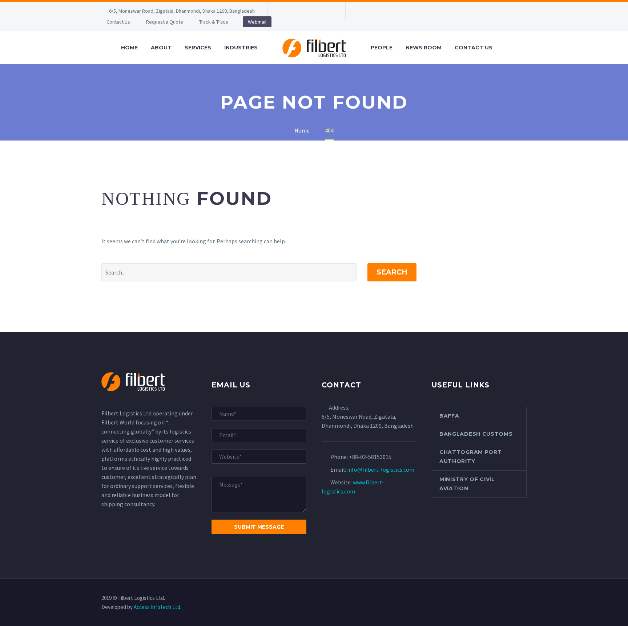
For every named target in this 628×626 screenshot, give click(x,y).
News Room (424, 47)
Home (129, 47)
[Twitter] (305, 11)
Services (198, 47)
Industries (241, 47)
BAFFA (449, 415)
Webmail (257, 22)
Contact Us (118, 22)
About (161, 47)
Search (392, 272)
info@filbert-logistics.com (380, 469)
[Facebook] (283, 11)
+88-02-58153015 (370, 456)
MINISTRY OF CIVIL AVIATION (467, 484)
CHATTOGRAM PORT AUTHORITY (470, 456)
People (381, 47)
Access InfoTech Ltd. (157, 606)
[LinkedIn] (294, 11)
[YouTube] (327, 11)
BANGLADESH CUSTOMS (476, 434)
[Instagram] (316, 11)
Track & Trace (213, 22)
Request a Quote (164, 22)
